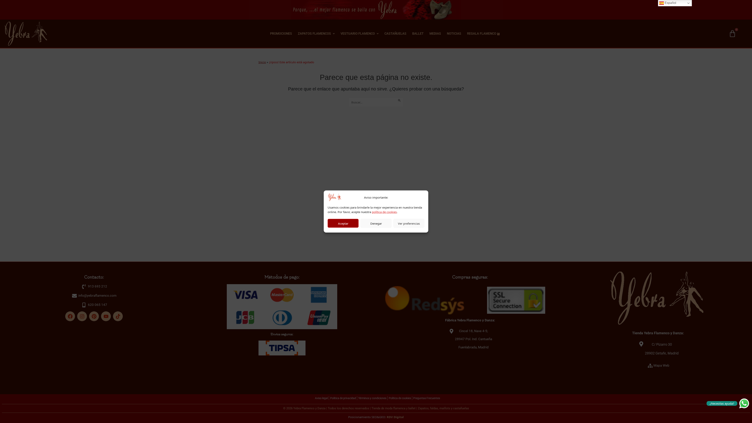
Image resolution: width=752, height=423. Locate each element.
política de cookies (384, 212)
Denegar (376, 223)
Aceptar (343, 223)
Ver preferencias (409, 223)
